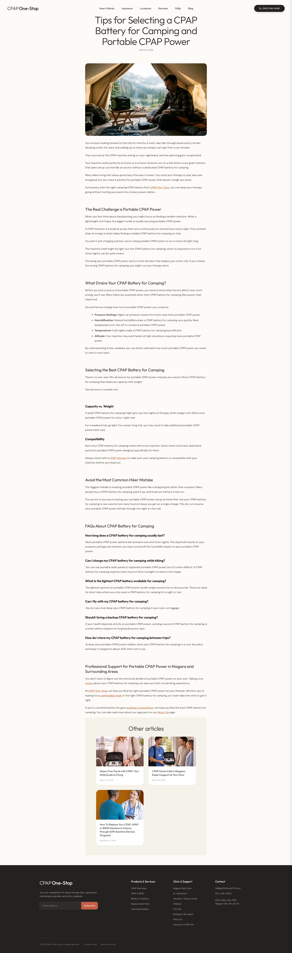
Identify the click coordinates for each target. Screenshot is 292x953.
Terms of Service (108, 944)
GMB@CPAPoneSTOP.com (228, 888)
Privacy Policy (90, 944)
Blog (190, 8)
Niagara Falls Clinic (182, 888)
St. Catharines (180, 893)
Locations (145, 8)
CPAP (22, 8)
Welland (177, 903)
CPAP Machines (138, 888)
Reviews (163, 8)
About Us (177, 919)
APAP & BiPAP (137, 893)
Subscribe (89, 905)
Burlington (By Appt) (183, 914)
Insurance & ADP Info (183, 924)
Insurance (127, 8)
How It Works (106, 8)
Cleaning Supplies (140, 909)
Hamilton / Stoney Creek (185, 898)
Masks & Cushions (140, 898)
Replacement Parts (140, 903)
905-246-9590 (223, 893)
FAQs (178, 8)
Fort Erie (177, 909)
